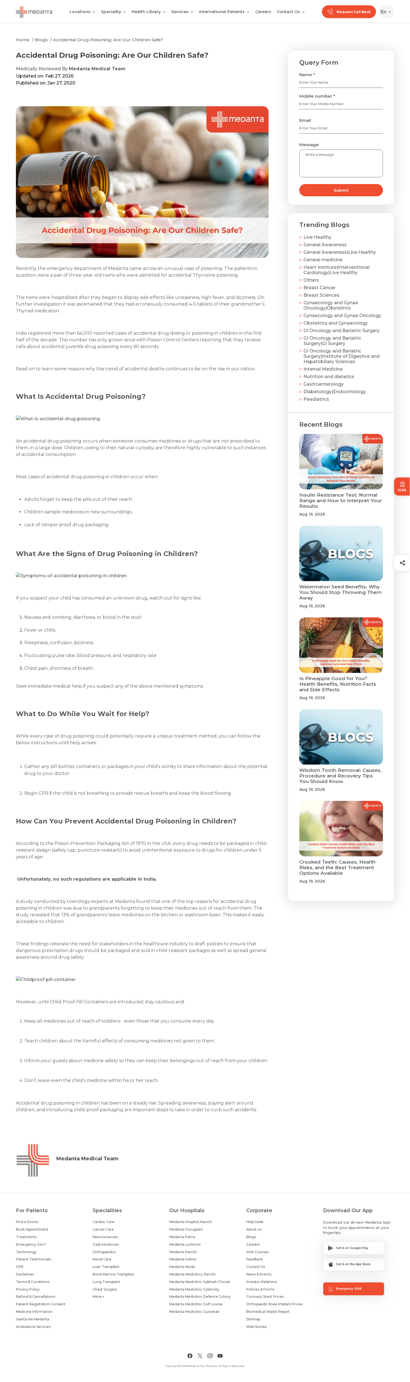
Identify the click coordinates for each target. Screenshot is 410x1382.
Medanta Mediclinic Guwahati (194, 1311)
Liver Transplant (106, 1267)
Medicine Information (34, 1311)
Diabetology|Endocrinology (334, 391)
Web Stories (256, 1327)
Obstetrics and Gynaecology (335, 323)
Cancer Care (103, 1229)
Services (180, 11)
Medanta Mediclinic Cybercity (194, 1289)
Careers (263, 11)
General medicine (323, 259)
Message (309, 144)
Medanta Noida (182, 1267)
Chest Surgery (105, 1289)
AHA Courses (257, 1252)
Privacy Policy (28, 1289)
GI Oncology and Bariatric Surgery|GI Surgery (332, 340)
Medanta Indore (182, 1259)
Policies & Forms (260, 1289)
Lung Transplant (106, 1282)
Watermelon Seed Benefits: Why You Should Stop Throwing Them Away (340, 592)
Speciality (111, 11)
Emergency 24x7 (31, 1244)
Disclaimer (25, 1274)
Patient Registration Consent (41, 1304)
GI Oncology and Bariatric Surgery (341, 330)
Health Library (146, 11)
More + (98, 1296)
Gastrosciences (106, 1244)
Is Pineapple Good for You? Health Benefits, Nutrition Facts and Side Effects (337, 684)
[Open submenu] (124, 11)
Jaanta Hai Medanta (32, 1319)
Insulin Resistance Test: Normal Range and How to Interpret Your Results (340, 500)
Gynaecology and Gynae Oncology (342, 315)
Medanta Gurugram (186, 1229)
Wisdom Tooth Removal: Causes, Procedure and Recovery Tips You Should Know (340, 775)
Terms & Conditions (32, 1282)
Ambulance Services (33, 1327)
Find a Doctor (27, 1222)
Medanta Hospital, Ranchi (190, 1222)
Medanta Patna (182, 1237)
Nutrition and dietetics (328, 376)
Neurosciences (105, 1237)
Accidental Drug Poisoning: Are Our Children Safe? (108, 39)
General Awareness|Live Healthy (339, 252)
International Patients (222, 11)
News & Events (258, 1274)
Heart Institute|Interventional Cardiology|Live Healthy (336, 270)
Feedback (254, 1259)
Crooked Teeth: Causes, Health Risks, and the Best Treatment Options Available (337, 867)
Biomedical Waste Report (268, 1311)
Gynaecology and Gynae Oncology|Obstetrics (330, 305)
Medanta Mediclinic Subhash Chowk (199, 1282)
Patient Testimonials (33, 1259)
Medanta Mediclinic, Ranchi (192, 1274)
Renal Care (102, 1259)
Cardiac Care (103, 1222)
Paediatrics (316, 399)
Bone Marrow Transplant (113, 1274)
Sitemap (253, 1319)
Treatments (26, 1237)
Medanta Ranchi (183, 1252)
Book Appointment (32, 1229)
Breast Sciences (321, 295)
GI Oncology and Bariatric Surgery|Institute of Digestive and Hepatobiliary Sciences (341, 356)
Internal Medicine (323, 369)
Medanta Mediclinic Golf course (196, 1304)
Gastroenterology (323, 384)
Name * (307, 74)
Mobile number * (317, 96)
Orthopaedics (104, 1252)
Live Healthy (317, 237)
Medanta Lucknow (185, 1244)
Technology (26, 1252)
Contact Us (288, 11)
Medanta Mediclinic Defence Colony (200, 1296)
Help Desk (254, 1222)
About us (253, 1229)
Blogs (41, 39)
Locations (79, 11)
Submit (341, 190)
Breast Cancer (319, 287)
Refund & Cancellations (35, 1296)
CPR (19, 1267)
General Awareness (325, 244)
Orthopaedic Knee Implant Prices (274, 1304)
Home (23, 39)
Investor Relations (261, 1282)
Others (311, 280)
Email (305, 120)
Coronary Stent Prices (265, 1296)
